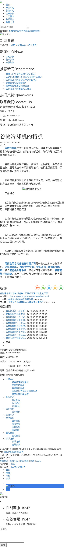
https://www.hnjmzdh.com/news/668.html (29, 296)
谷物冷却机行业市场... (16, 322)
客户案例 (10, 13)
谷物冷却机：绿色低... (16, 311)
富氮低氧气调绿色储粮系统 (24, 391)
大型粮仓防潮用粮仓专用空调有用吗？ (26, 302)
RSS (32, 460)
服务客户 (16, 429)
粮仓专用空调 (15, 30)
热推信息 (4, 460)
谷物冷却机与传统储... (16, 334)
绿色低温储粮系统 (20, 382)
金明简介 (10, 16)
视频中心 (10, 414)
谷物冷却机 (5, 293)
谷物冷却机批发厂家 (38, 293)
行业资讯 (32, 45)
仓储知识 (10, 62)
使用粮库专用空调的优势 (17, 85)
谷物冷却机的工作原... (16, 331)
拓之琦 (14, 466)
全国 (13, 463)
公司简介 (16, 420)
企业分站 (14, 460)
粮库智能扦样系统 (20, 394)
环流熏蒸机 (26, 30)
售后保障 (10, 432)
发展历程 (16, 423)
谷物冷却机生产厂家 (19, 293)
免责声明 (22, 466)
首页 (8, 4)
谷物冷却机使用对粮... (16, 328)
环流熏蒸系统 (18, 385)
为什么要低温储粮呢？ (16, 82)
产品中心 (10, 7)
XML (38, 460)
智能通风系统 (18, 388)
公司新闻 (10, 56)
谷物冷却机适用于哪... (16, 319)
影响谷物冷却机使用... (16, 314)
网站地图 (24, 460)
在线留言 (16, 444)
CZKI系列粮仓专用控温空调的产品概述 (24, 76)
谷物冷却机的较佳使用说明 (20, 299)
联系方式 (10, 22)
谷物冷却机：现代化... (16, 316)
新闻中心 (10, 10)
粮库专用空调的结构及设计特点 (20, 73)
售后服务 (10, 19)
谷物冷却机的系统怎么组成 (18, 88)
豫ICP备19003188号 (13, 451)
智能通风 (36, 30)
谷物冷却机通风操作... (16, 325)
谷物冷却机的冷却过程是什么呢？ (21, 79)
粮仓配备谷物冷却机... (16, 337)
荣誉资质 (16, 426)
